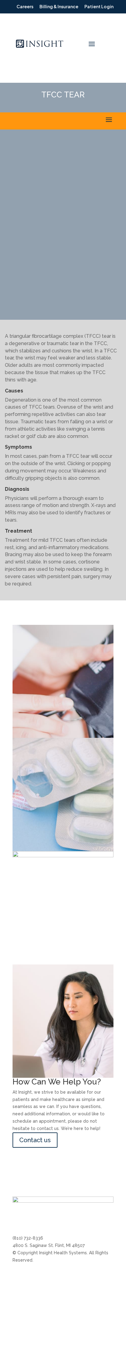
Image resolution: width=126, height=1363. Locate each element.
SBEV (96, 1295)
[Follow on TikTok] (66, 1218)
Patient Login (26, 1325)
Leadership (58, 1287)
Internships (58, 1276)
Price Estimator (63, 1299)
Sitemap (100, 1306)
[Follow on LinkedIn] (42, 1218)
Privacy (98, 1318)
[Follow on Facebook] (30, 1218)
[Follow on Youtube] (54, 1218)
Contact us (35, 1140)
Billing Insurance (29, 1276)
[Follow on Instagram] (17, 1218)
